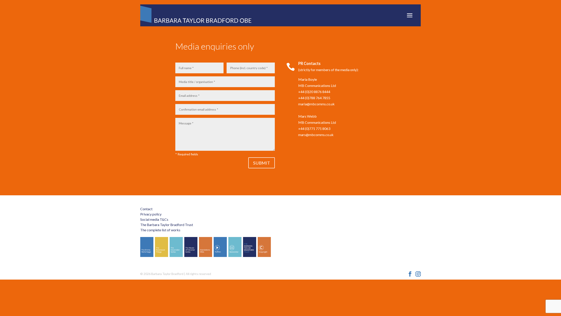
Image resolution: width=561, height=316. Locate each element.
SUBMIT (261, 162)
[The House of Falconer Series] (190, 247)
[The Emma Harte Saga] (146, 247)
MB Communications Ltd (317, 85)
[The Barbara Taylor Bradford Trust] (249, 247)
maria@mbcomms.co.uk (316, 104)
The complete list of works (160, 230)
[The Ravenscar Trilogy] (161, 247)
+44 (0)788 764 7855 (314, 98)
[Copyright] (264, 247)
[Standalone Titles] (205, 247)
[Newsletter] (234, 247)
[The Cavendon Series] (176, 247)
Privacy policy (151, 214)
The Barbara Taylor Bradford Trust (166, 225)
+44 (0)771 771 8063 (314, 128)
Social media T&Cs (154, 219)
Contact (146, 209)
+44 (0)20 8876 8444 (314, 92)
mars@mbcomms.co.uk (316, 135)
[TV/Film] (220, 247)
